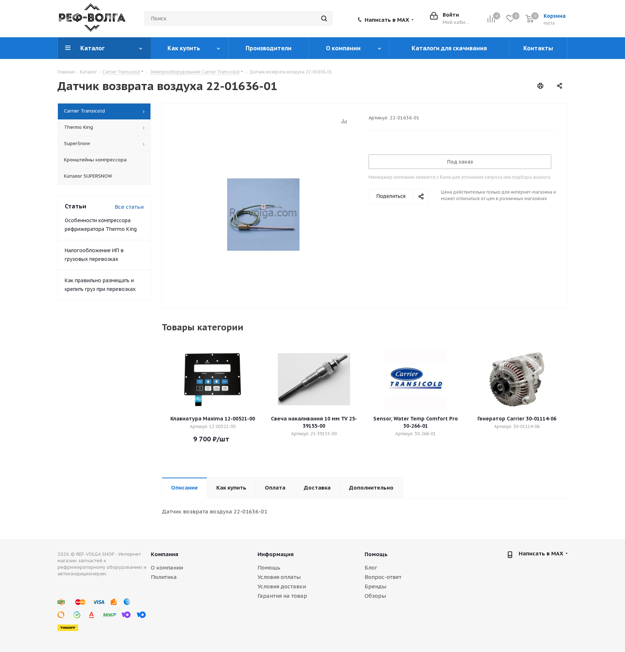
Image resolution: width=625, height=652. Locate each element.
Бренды (375, 586)
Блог (371, 567)
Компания (164, 554)
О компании (167, 567)
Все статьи (129, 206)
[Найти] (324, 18)
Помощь (269, 567)
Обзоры (375, 595)
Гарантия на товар (282, 595)
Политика (164, 576)
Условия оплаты (279, 576)
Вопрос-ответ (383, 576)
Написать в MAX (387, 20)
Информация (276, 554)
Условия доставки (282, 586)
